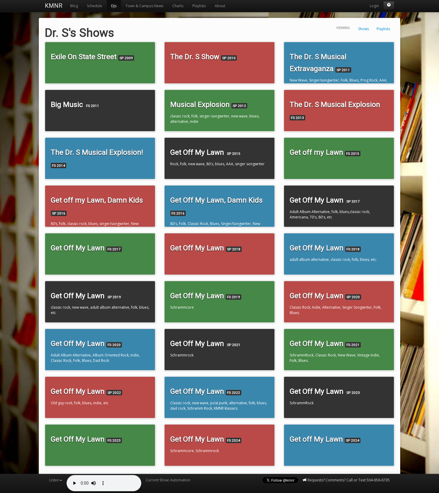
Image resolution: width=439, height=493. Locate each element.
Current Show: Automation (168, 480)
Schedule (94, 5)
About (220, 5)
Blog (74, 5)
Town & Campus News (144, 5)
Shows (363, 28)
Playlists (199, 5)
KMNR (53, 5)
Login (374, 5)
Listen (54, 480)
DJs (113, 5)
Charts (177, 5)
